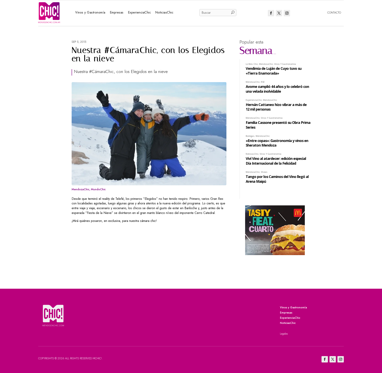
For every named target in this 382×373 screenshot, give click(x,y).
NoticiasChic (164, 12)
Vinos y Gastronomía (90, 12)
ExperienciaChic (139, 12)
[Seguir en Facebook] (271, 13)
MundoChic (98, 189)
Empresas (117, 12)
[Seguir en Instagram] (287, 13)
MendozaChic (80, 189)
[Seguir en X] (279, 13)
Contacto (334, 13)
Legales (284, 334)
